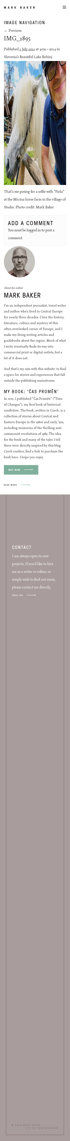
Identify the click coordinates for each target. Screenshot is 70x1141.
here (15, 457)
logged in (34, 230)
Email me (17, 595)
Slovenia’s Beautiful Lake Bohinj (28, 57)
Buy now (14, 469)
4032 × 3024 (47, 49)
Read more (10, 484)
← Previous (13, 31)
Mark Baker (20, 7)
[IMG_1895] (35, 184)
